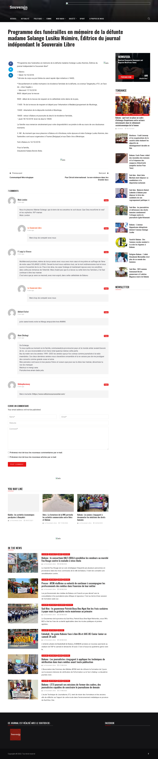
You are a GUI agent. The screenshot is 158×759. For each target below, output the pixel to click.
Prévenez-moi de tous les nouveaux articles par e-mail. (33, 457)
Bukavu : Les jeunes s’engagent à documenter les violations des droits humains (91, 517)
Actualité (25, 18)
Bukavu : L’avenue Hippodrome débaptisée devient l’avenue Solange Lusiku (138, 228)
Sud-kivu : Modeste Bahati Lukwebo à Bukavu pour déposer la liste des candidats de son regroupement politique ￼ (139, 195)
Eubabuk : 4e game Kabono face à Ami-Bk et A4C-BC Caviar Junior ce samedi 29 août (74, 635)
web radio (60, 18)
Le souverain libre (16, 520)
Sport (82, 18)
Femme (48, 18)
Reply (106, 200)
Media (60, 579)
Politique (38, 18)
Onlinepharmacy (24, 384)
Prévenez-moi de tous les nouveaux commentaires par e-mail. (36, 452)
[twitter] (11, 69)
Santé (60, 554)
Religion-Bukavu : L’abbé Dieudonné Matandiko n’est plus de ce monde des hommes (139, 258)
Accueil (13, 18)
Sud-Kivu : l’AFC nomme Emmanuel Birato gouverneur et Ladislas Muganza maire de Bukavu (139, 273)
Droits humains (137, 114)
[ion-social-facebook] (148, 754)
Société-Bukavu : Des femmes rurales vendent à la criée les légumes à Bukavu (139, 243)
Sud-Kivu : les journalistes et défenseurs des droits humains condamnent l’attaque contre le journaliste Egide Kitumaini (139, 212)
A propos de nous (97, 18)
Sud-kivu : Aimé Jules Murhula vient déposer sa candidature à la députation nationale (138, 179)
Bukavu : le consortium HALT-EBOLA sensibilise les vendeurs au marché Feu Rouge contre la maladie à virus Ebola (75, 559)
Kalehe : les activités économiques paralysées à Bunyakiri (21, 516)
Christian (120, 128)
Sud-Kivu (66, 554)
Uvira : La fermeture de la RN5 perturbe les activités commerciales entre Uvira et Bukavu (58, 517)
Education (61, 605)
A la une (45, 554)
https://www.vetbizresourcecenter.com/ (49, 394)
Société (72, 18)
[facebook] (10, 63)
